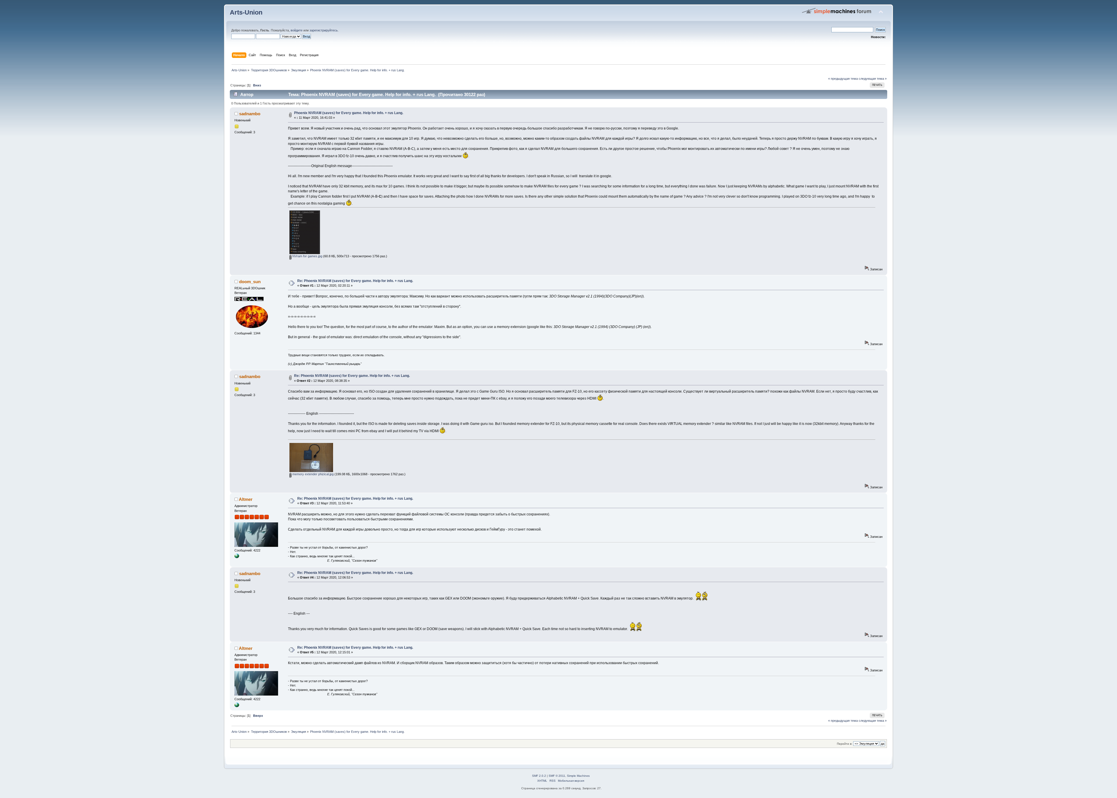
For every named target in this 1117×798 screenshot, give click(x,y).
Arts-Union (246, 12)
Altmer (245, 499)
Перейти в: (844, 743)
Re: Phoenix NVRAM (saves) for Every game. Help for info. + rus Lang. (355, 281)
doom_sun (250, 281)
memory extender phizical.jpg (312, 474)
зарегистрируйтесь (324, 30)
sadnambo (249, 113)
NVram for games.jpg (306, 256)
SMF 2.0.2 (539, 775)
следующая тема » (873, 78)
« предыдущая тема (843, 78)
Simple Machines (578, 775)
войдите (297, 30)
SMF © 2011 (557, 775)
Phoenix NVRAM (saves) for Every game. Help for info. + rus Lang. (348, 113)
